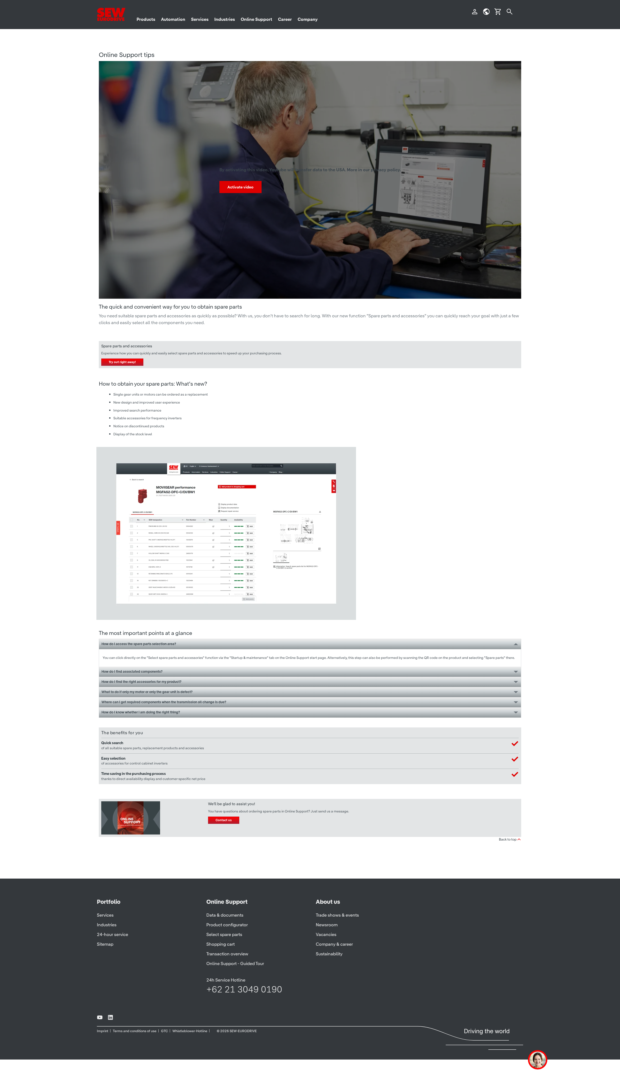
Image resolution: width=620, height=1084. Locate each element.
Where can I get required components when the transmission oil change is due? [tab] (163, 702)
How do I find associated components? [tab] (132, 671)
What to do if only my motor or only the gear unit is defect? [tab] (147, 691)
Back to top (508, 839)
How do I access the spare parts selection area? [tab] (138, 643)
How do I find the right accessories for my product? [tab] (141, 681)
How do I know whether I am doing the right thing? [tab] (140, 712)
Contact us (224, 820)
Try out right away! (122, 362)
